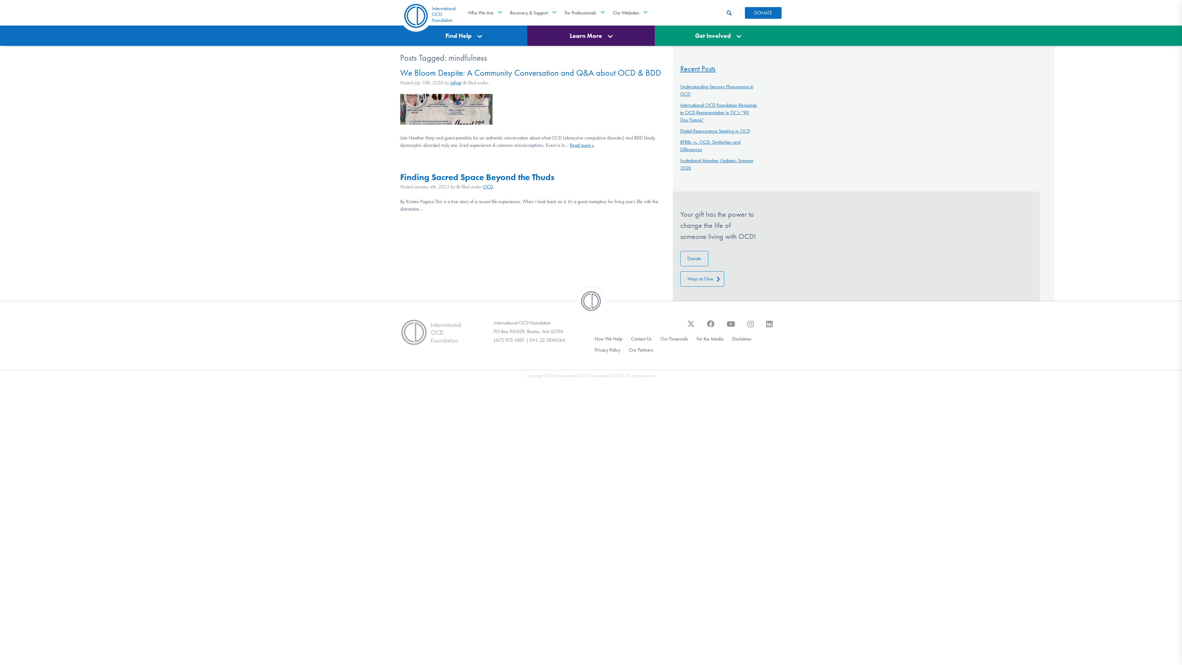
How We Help (608, 339)
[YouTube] (731, 327)
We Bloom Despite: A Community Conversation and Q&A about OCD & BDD (530, 73)
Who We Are (480, 13)
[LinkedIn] (769, 327)
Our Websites (626, 13)
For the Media (710, 339)
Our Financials (674, 339)
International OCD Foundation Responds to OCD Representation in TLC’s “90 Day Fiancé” (718, 112)
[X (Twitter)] (691, 327)
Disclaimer (742, 339)
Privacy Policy (607, 350)
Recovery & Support (529, 13)
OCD (488, 187)
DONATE (763, 13)
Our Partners (641, 350)
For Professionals (580, 13)
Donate (694, 258)
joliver (456, 83)
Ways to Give (700, 279)
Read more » (582, 145)
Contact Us (641, 339)
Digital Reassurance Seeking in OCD (715, 131)
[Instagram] (750, 327)
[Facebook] (711, 327)
